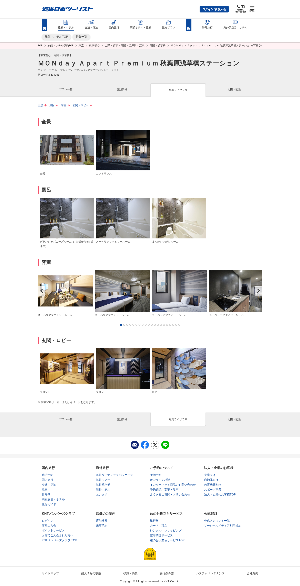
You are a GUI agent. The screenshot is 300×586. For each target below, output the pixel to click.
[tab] (66, 89)
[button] (214, 9)
